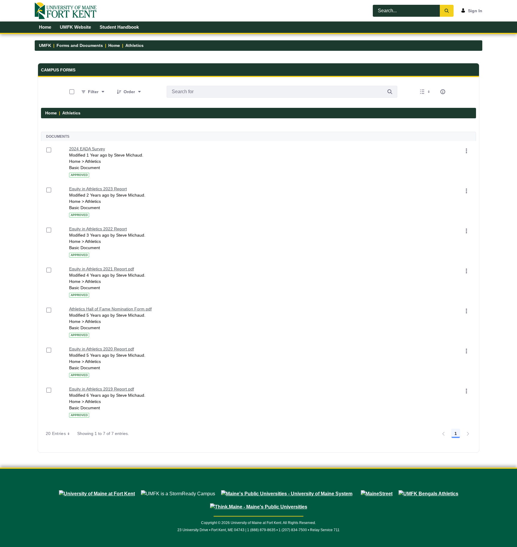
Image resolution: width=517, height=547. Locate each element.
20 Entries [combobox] (56, 433)
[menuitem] (45, 27)
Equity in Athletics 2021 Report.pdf (101, 268)
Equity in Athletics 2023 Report (98, 188)
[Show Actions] (466, 151)
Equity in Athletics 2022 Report (98, 228)
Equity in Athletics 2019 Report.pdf (101, 389)
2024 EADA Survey (87, 148)
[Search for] (390, 91)
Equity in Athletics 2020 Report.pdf (101, 349)
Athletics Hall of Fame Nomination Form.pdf (110, 309)
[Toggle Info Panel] (443, 91)
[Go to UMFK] (68, 10)
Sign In (475, 10)
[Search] (446, 10)
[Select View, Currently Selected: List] (425, 91)
